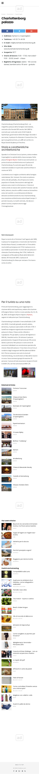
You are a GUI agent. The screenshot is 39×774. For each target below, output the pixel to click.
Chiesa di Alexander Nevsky (22, 467)
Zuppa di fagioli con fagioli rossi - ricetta (24, 534)
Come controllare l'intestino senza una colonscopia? (25, 687)
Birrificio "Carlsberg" (19, 441)
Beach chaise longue (20, 607)
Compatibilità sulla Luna (21, 572)
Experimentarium (19, 423)
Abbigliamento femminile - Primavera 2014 (22, 644)
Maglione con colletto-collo (22, 695)
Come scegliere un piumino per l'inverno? (24, 635)
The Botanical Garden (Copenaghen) (20, 416)
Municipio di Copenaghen (22, 406)
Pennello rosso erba (20, 590)
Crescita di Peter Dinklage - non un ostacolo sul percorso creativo (25, 652)
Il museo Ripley (18, 432)
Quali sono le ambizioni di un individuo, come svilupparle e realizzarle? (23, 582)
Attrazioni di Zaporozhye (21, 625)
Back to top (19, 765)
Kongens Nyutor (12, 160)
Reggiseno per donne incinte (23, 559)
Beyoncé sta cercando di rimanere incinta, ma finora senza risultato (25, 525)
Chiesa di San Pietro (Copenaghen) (20, 398)
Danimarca (10, 14)
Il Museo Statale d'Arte (20, 485)
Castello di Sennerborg (21, 476)
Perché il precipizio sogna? (22, 550)
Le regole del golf (19, 660)
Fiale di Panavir (18, 678)
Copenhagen (18, 14)
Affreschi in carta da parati (22, 669)
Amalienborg (17, 458)
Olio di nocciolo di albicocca (23, 616)
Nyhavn (15, 450)
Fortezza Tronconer (20, 388)
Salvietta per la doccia (21, 542)
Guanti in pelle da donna (21, 704)
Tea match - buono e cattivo (23, 599)
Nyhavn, (30, 315)
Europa (3, 14)
